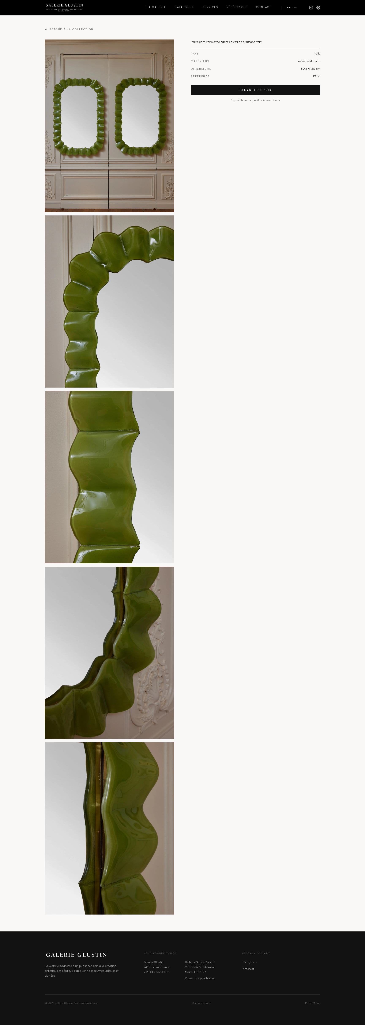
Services (210, 7)
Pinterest (248, 969)
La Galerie (156, 7)
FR (289, 7)
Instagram (249, 962)
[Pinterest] (318, 8)
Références (237, 7)
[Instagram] (311, 8)
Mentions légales (201, 1003)
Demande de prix (256, 90)
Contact (263, 7)
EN (295, 7)
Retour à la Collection (71, 29)
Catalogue (184, 7)
